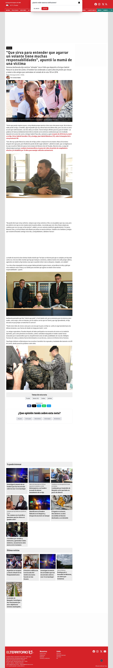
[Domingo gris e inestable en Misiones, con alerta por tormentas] (64, 561)
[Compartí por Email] (39, 405)
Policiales (15, 10)
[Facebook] (95, 4)
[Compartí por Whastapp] (44, 405)
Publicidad (42, 656)
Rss (57, 658)
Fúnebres (83, 10)
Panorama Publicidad (61, 655)
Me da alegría (47, 418)
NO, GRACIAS (36, 8)
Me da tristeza (38, 418)
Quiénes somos (43, 653)
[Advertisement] (39, 210)
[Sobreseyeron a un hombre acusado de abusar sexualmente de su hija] (39, 475)
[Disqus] (39, 442)
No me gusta (28, 418)
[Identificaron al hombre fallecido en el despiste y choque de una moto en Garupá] (39, 502)
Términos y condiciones (45, 658)
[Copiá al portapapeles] (49, 405)
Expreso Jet (58, 653)
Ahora (8, 10)
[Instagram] (99, 4)
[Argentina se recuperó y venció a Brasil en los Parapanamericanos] (14, 561)
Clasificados (92, 10)
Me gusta (20, 418)
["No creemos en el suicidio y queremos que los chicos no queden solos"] (17, 502)
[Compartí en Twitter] (34, 405)
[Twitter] (103, 4)
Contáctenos (42, 655)
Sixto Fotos (58, 656)
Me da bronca (57, 418)
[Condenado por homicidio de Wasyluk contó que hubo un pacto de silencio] (61, 475)
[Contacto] (105, 651)
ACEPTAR (45, 8)
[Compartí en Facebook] (29, 405)
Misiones (23, 10)
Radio (99, 10)
